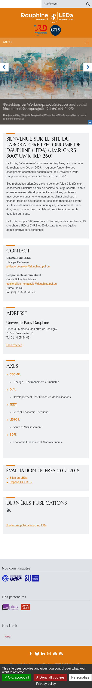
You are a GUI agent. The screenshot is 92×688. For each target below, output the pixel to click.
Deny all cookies (52, 677)
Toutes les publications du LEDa (26, 525)
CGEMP (15, 374)
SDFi (13, 434)
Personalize (80, 677)
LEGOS (14, 419)
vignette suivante (87, 67)
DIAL (13, 389)
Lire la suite (46, 86)
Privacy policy (46, 683)
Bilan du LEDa (18, 477)
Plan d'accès (14, 345)
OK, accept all (18, 677)
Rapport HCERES (21, 482)
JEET (13, 404)
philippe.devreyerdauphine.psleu (28, 266)
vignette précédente (4, 67)
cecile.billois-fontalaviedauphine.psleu (31, 283)
